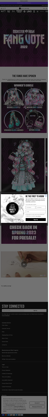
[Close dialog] (46, 196)
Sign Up (36, 219)
